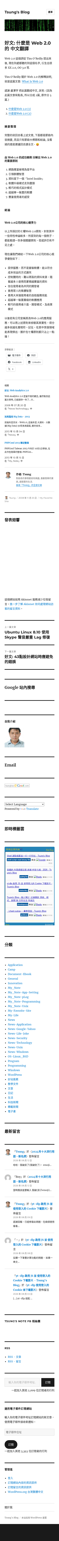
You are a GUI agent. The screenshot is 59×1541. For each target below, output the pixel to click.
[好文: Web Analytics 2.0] (28, 399)
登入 (10, 1478)
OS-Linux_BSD (18, 1056)
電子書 (12, 1111)
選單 (50, 12)
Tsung (12, 498)
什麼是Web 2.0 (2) (20, 113)
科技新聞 (13, 1102)
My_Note (14, 987)
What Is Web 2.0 (32, 81)
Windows (14, 1070)
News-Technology (20, 1042)
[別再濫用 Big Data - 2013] (28, 426)
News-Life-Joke (18, 1033)
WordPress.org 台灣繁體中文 (25, 1491)
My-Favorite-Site (19, 1010)
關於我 (8, 1507)
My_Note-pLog (18, 997)
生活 (10, 1097)
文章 (10, 1088)
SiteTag (50, 849)
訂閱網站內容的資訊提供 (22, 1482)
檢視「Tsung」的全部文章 (29, 485)
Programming (17, 1065)
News (11, 1019)
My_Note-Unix (18, 1006)
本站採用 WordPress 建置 (34, 1517)
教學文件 (13, 1084)
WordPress (15, 1074)
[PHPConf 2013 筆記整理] (28, 452)
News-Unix (15, 1047)
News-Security (17, 1038)
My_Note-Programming (24, 1001)
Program (13, 1061)
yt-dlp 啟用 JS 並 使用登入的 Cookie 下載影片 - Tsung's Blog (31, 1280)
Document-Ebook (19, 974)
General (13, 978)
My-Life (13, 1015)
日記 (10, 1093)
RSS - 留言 (14, 1361)
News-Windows (18, 1051)
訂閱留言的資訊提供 (19, 1487)
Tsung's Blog (17, 12)
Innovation (15, 983)
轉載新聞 (13, 1106)
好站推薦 (13, 1079)
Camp (11, 969)
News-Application (19, 1024)
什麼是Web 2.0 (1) (20, 108)
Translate (32, 808)
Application (15, 965)
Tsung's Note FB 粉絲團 (22, 1321)
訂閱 (47, 1382)
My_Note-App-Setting (23, 992)
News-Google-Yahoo (22, 1029)
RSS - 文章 (14, 1356)
